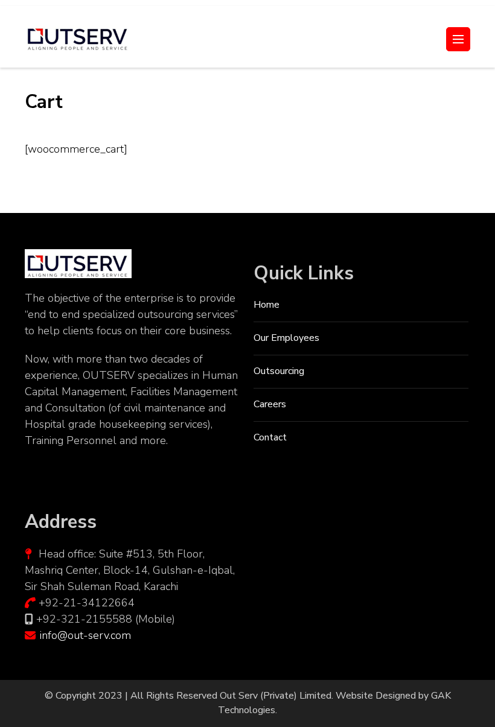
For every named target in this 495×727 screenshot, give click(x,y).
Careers (270, 404)
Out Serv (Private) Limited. (276, 695)
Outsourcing (279, 371)
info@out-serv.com (85, 635)
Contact (270, 437)
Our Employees (286, 337)
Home (266, 304)
